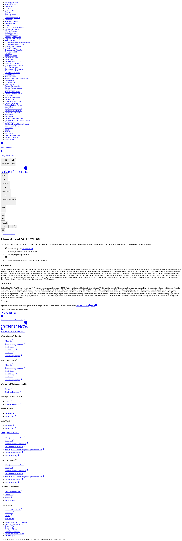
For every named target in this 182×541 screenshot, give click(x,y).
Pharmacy (8, 12)
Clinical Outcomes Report (13, 94)
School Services (10, 48)
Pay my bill (9, 441)
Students (8, 131)
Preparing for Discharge (13, 39)
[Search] (15, 226)
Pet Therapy (9, 133)
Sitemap (7, 498)
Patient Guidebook (11, 33)
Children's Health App (12, 29)
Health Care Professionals (13, 109)
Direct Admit (9, 84)
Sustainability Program (12, 356)
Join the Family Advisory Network (16, 78)
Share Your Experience (12, 73)
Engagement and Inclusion (14, 344)
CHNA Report (10, 535)
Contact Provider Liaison (13, 88)
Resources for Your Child (13, 46)
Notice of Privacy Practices (14, 524)
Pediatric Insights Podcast (13, 105)
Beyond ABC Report (12, 126)
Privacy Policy (10, 528)
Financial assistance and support (15, 444)
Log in (7, 25)
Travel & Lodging (11, 56)
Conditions (8, 20)
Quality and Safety (11, 530)
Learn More (9, 95)
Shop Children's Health (13, 492)
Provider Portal (10, 82)
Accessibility (9, 500)
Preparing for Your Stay (13, 37)
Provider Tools (10, 90)
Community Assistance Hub (14, 44)
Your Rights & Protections (14, 65)
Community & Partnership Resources (17, 42)
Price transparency (11, 455)
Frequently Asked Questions (14, 27)
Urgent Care (9, 6)
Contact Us (9, 495)
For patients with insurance (14, 69)
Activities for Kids (11, 52)
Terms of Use (9, 526)
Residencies (9, 116)
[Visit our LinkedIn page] (12, 314)
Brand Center (9, 416)
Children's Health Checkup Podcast (17, 124)
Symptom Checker (11, 21)
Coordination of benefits (13, 453)
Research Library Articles (13, 101)
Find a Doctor (9, 16)
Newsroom (8, 413)
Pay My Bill (9, 59)
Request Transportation (12, 86)
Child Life (8, 54)
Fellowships (9, 114)
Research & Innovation (12, 97)
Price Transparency (11, 67)
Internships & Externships (13, 111)
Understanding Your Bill (13, 61)
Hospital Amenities (11, 35)
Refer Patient (9, 80)
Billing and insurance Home (14, 438)
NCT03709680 (27, 249)
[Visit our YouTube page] (9, 314)
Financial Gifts (10, 139)
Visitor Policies (10, 40)
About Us (8, 341)
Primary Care (9, 10)
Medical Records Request (13, 71)
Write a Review (10, 75)
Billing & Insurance (11, 57)
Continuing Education (12, 113)
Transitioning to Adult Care (14, 50)
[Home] (91, 169)
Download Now (10, 23)
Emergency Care (10, 4)
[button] (91, 359)
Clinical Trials (9, 99)
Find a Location (10, 14)
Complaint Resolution (12, 532)
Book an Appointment (12, 18)
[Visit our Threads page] (14, 314)
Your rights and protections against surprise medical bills (23, 450)
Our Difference (10, 350)
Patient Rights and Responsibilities (16, 522)
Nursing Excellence (11, 103)
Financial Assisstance (12, 63)
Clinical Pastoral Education (14, 118)
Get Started (9, 128)
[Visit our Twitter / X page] (4, 314)
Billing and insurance (10, 433)
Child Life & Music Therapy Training (17, 120)
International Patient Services (14, 534)
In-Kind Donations (11, 137)
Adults (7, 130)
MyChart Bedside (11, 31)
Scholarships (9, 122)
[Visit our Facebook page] (2, 314)
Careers (7, 389)
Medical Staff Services (12, 92)
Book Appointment (11, 2)
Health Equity (9, 347)
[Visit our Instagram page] (7, 314)
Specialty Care (10, 8)
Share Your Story (10, 76)
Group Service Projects (12, 135)
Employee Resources (12, 392)
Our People (9, 353)
